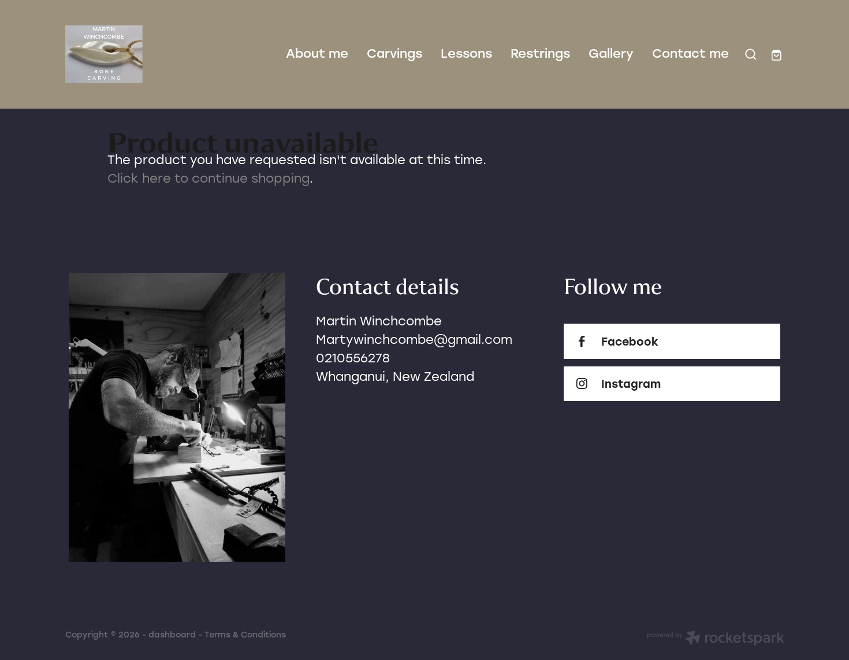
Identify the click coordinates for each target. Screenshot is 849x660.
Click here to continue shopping (208, 178)
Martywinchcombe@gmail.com (414, 339)
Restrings (540, 53)
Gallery (611, 53)
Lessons (466, 53)
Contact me (690, 53)
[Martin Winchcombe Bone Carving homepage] (137, 54)
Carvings (394, 53)
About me (317, 53)
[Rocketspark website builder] (715, 639)
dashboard (172, 634)
